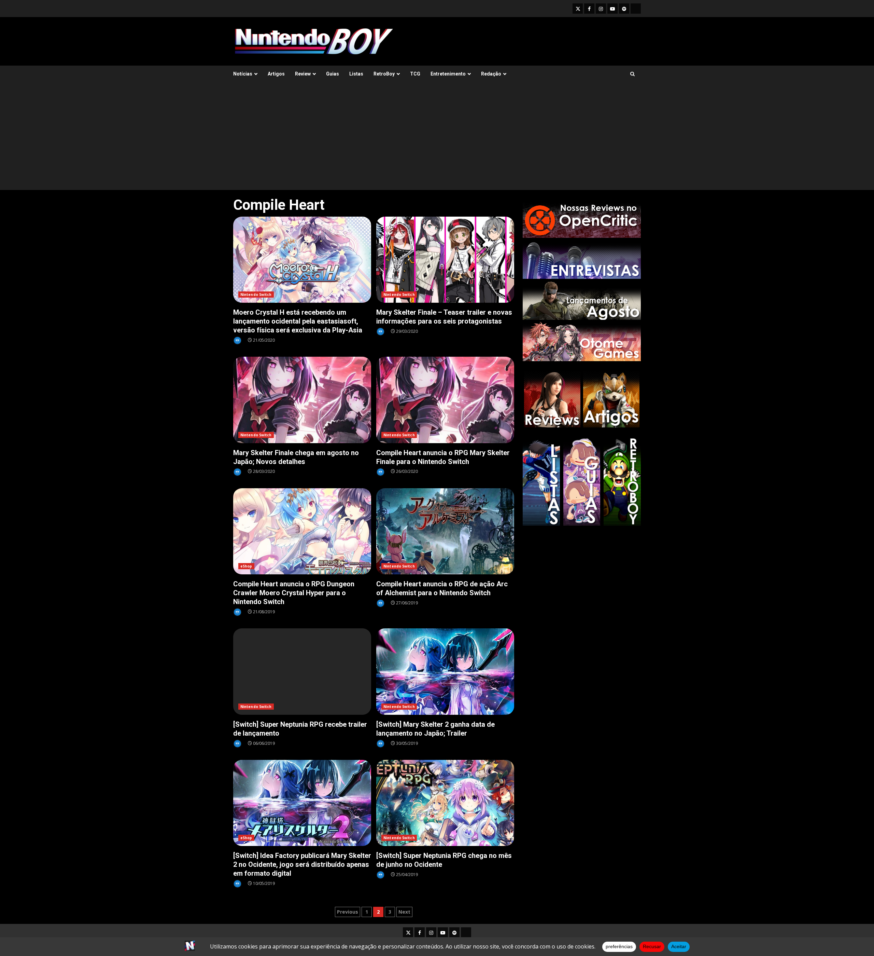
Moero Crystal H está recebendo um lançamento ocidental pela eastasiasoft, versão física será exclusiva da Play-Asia (302, 260)
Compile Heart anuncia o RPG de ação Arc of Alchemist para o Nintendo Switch (445, 531)
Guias (332, 74)
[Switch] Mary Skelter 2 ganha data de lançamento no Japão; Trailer (445, 671)
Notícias (242, 74)
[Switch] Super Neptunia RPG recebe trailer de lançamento (302, 671)
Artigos (276, 74)
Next (404, 912)
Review (303, 74)
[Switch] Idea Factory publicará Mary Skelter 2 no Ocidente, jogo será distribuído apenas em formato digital (302, 803)
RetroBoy (384, 74)
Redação (491, 74)
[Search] (632, 74)
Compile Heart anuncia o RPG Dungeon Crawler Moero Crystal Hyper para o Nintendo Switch (302, 531)
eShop (246, 566)
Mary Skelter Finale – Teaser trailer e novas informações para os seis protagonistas (445, 260)
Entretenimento (448, 74)
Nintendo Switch (256, 294)
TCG (415, 74)
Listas (356, 74)
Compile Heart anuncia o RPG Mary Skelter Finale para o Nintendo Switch (445, 400)
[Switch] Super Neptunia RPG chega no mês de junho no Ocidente (445, 803)
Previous (347, 912)
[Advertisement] (437, 139)
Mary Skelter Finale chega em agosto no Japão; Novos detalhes (302, 400)
